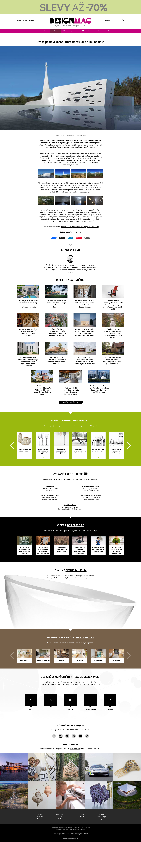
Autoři (60, 816)
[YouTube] (80, 736)
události (45, 31)
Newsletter (81, 819)
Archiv (60, 819)
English (101, 819)
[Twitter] (67, 736)
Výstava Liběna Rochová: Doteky (91, 495)
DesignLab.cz (74, 839)
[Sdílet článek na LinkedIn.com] (70, 237)
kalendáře (81, 474)
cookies (86, 833)
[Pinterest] (74, 736)
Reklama (40, 816)
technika (90, 31)
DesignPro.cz (85, 637)
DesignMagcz (75, 748)
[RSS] (87, 736)
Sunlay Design (75, 232)
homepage (36, 31)
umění (107, 31)
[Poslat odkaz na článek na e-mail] (87, 237)
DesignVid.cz (75, 525)
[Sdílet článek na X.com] (62, 237)
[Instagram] (61, 736)
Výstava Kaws (49, 486)
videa (25, 21)
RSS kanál (80, 814)
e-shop (19, 21)
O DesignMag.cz (60, 814)
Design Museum (76, 570)
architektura (56, 31)
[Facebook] (54, 736)
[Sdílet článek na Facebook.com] (54, 237)
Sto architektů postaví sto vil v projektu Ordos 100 (80, 226)
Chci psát (39, 819)
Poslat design (101, 816)
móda (82, 31)
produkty (74, 31)
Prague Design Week (86, 677)
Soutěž (101, 814)
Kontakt (39, 814)
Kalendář (81, 816)
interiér (65, 31)
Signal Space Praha (70, 505)
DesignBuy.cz (82, 420)
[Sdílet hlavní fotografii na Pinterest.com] (79, 237)
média (99, 31)
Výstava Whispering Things (50, 495)
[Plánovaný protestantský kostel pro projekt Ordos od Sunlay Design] (70, 88)
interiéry (31, 21)
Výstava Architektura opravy (91, 486)
